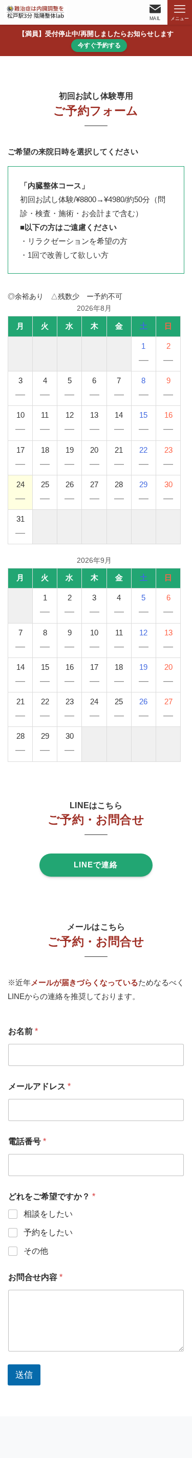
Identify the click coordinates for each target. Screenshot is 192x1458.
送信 (24, 1375)
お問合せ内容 (35, 1277)
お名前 (23, 1031)
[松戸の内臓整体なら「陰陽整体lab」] (35, 12)
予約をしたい (48, 1232)
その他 (36, 1251)
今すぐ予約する (99, 45)
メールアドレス (39, 1086)
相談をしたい (48, 1214)
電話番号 (27, 1141)
